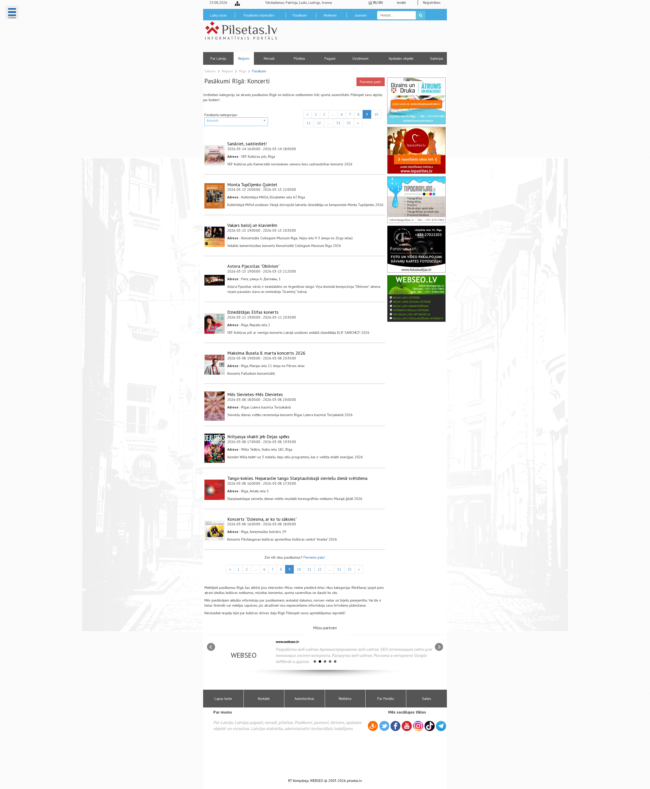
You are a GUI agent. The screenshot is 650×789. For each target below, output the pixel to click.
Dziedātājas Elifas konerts (253, 312)
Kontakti (264, 698)
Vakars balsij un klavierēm (252, 225)
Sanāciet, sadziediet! (247, 144)
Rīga (243, 71)
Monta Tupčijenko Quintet (252, 184)
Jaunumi (361, 15)
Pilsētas (299, 58)
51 (338, 123)
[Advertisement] (362, 38)
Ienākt (401, 2)
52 (349, 123)
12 (319, 123)
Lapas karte (223, 698)
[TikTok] (430, 726)
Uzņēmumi (360, 58)
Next (439, 647)
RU (375, 2)
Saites (426, 698)
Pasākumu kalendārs (259, 15)
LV (370, 2)
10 (376, 114)
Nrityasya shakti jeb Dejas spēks (258, 436)
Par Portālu (385, 698)
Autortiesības (304, 698)
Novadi (269, 58)
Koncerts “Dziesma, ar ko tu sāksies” (262, 519)
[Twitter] (384, 727)
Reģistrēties (432, 2)
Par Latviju (218, 58)
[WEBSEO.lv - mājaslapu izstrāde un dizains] (416, 298)
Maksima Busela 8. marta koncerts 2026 (266, 353)
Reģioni (243, 58)
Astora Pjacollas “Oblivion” (253, 266)
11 (308, 123)
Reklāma (345, 698)
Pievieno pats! (370, 82)
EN (381, 2)
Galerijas (436, 58)
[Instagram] (418, 726)
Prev (211, 647)
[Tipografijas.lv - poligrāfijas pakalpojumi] (416, 199)
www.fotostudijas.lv (290, 641)
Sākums (210, 71)
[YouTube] (407, 726)
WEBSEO (316, 781)
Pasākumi (300, 15)
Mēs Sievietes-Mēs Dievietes (255, 394)
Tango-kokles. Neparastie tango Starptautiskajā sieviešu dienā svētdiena (297, 478)
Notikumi (330, 15)
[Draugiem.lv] (373, 727)
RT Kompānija (298, 781)
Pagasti (329, 58)
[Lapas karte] (237, 3)
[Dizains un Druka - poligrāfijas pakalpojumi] (416, 100)
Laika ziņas (218, 15)
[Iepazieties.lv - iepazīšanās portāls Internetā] (416, 150)
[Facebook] (395, 727)
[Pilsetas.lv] (243, 30)
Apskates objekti (401, 58)
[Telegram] (441, 726)
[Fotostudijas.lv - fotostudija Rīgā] (416, 249)
